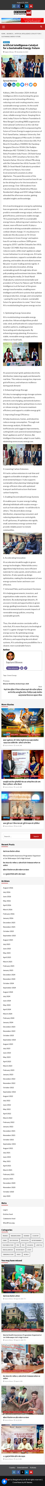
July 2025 (6, 944)
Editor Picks (14, 734)
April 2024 (7, 1009)
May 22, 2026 (18, 826)
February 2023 (8, 1070)
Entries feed (8, 1214)
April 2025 (7, 957)
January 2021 (8, 1179)
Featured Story (24, 734)
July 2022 (6, 1101)
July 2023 (6, 1048)
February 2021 (8, 1174)
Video (19, 1254)
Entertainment (37, 1240)
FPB (18, 1245)
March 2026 (7, 910)
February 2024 (8, 1018)
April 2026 (7, 905)
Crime (5, 1240)
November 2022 (9, 1083)
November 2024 (9, 979)
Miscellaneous (8, 1249)
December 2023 (9, 1027)
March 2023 (7, 1066)
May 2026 (7, 901)
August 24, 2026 (19, 1299)
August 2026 (8, 888)
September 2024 (9, 988)
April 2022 (7, 1114)
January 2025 (8, 970)
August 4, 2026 (18, 1381)
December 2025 (9, 923)
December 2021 (9, 1131)
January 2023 (8, 1074)
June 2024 (7, 1001)
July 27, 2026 (18, 1459)
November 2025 (9, 927)
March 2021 (7, 1170)
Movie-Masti (20, 1249)
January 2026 (8, 918)
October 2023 (8, 1035)
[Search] (41, 27)
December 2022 (9, 1079)
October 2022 (8, 1088)
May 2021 (7, 1161)
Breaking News (16, 1235)
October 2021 (8, 1140)
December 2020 (9, 1183)
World (26, 1254)
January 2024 (8, 1022)
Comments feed (9, 1219)
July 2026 (6, 892)
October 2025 (8, 931)
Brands (5, 1235)
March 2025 (7, 962)
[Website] (25, 668)
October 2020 (8, 1192)
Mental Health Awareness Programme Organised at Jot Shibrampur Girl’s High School (21, 857)
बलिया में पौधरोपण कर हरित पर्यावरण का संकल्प (16, 870)
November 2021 (9, 1135)
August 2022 (8, 1096)
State (29, 1249)
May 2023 (7, 1057)
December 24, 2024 (22, 52)
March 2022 (7, 1118)
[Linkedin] (14, 85)
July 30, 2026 (18, 1420)
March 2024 (7, 1014)
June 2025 (7, 949)
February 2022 (8, 1122)
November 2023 (9, 1031)
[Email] (21, 668)
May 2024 (7, 1005)
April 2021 (7, 1166)
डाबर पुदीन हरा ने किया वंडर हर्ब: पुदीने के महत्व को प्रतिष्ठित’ (21, 823)
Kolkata (30, 1245)
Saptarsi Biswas (9, 52)
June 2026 (7, 896)
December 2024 (9, 975)
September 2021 (9, 1144)
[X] (9, 85)
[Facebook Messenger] (22, 85)
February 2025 (8, 966)
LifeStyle (39, 1245)
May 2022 (7, 1109)
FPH (23, 1245)
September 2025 (9, 936)
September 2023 (9, 1040)
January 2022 (8, 1127)
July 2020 (6, 1196)
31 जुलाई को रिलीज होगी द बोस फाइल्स (14, 874)
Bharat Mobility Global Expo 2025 (16, 682)
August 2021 (8, 1148)
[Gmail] (26, 85)
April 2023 (7, 1061)
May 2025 (7, 953)
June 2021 (7, 1157)
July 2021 (6, 1153)
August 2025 (8, 940)
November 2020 (9, 1187)
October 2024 (8, 983)
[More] (35, 85)
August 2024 (8, 992)
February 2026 (8, 914)
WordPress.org (9, 1223)
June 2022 (7, 1105)
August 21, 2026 (19, 1340)
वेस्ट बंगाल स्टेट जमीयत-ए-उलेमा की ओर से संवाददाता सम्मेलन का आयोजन (21, 864)
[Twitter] (31, 85)
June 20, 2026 (18, 787)
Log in (5, 1210)
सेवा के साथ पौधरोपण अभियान (11, 851)
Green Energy (12, 675)
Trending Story (35, 734)
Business (6, 42)
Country (35, 1235)
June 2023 (7, 1053)
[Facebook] (5, 85)
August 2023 (8, 1044)
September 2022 (9, 1092)
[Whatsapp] (18, 85)
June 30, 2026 (18, 745)
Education (25, 1240)
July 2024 (6, 996)
